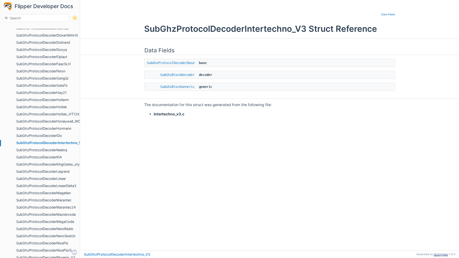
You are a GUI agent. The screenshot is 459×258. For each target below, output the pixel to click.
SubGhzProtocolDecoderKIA (39, 157)
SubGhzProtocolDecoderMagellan (43, 193)
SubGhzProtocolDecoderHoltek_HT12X (47, 114)
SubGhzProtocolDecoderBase (171, 63)
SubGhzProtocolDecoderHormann (43, 128)
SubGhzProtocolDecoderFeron (40, 71)
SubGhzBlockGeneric (177, 87)
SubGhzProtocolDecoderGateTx (42, 85)
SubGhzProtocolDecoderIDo (39, 136)
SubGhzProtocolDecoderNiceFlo (42, 243)
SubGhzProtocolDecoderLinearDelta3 (46, 186)
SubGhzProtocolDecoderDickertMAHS (47, 35)
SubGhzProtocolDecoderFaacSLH (43, 64)
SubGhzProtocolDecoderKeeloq (41, 150)
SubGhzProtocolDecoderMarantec (43, 200)
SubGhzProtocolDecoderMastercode (46, 214)
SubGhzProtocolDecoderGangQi (42, 78)
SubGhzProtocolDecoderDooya (41, 50)
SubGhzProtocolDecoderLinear (41, 179)
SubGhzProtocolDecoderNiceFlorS (44, 250)
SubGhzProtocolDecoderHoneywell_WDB (49, 121)
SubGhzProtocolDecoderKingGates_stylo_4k (52, 164)
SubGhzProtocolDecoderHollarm (42, 100)
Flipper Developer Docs (44, 6)
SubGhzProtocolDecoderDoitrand (43, 42)
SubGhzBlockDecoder (177, 75)
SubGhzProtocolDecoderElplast (41, 57)
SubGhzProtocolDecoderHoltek (41, 107)
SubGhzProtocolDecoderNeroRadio (44, 229)
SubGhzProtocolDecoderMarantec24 (46, 207)
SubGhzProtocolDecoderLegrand (43, 171)
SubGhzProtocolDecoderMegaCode (45, 222)
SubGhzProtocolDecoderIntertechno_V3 (49, 143)
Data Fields (388, 14)
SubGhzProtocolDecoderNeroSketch (46, 236)
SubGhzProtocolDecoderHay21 (41, 93)
